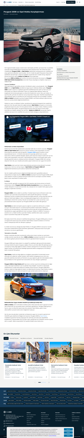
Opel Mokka (43, 316)
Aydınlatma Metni (76, 416)
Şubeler (42, 420)
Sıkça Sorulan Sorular (45, 418)
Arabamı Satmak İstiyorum (61, 418)
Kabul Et (68, 429)
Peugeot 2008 (31, 152)
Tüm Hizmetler (58, 420)
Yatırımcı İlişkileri (44, 424)
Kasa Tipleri (29, 418)
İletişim (42, 422)
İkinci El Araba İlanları (31, 414)
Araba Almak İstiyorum (60, 414)
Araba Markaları (30, 416)
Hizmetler (20, 2)
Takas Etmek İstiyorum (60, 416)
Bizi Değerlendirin (10, 425)
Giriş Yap (63, 2)
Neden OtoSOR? (44, 416)
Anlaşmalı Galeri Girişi (31, 424)
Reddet (68, 432)
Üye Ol (57, 2)
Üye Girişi (29, 422)
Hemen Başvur (71, 2)
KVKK (73, 414)
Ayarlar (68, 435)
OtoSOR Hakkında (45, 414)
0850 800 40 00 (9, 421)
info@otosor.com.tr (10, 423)
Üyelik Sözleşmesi (76, 418)
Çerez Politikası (52, 435)
